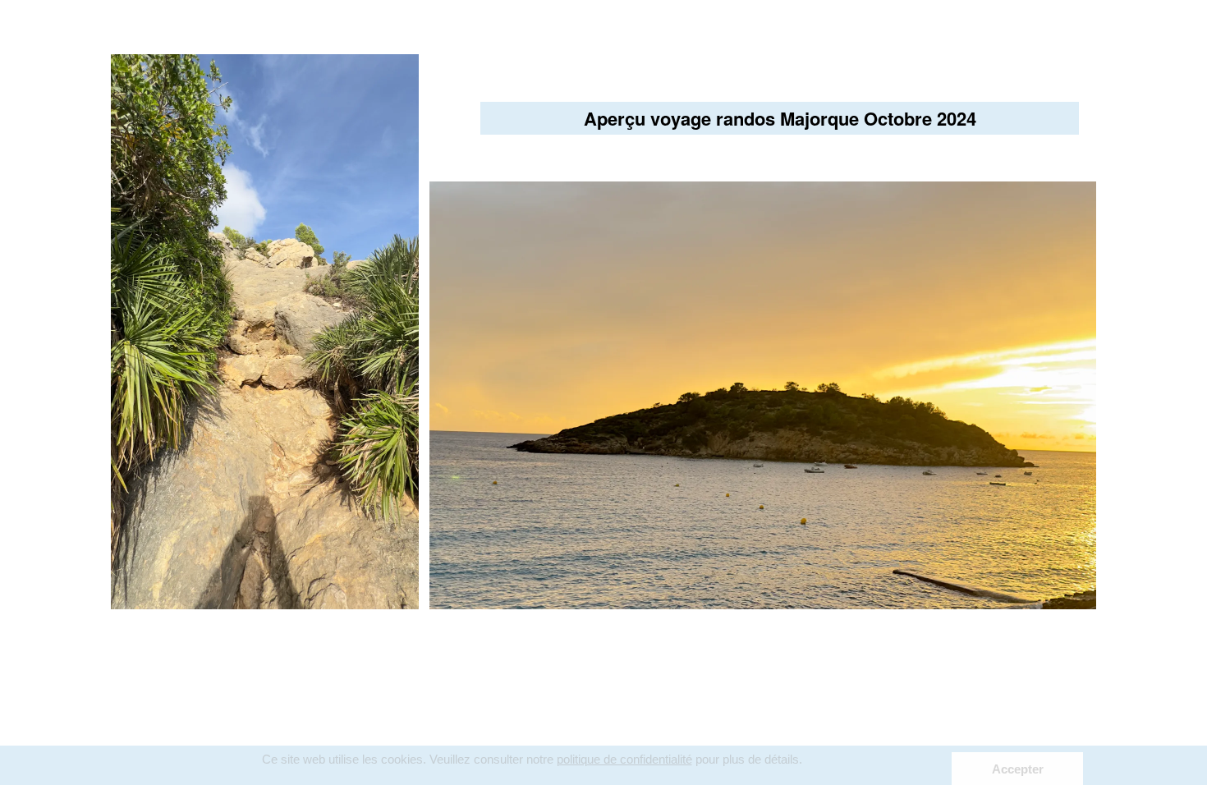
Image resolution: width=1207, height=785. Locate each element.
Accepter (1018, 769)
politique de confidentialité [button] (624, 759)
